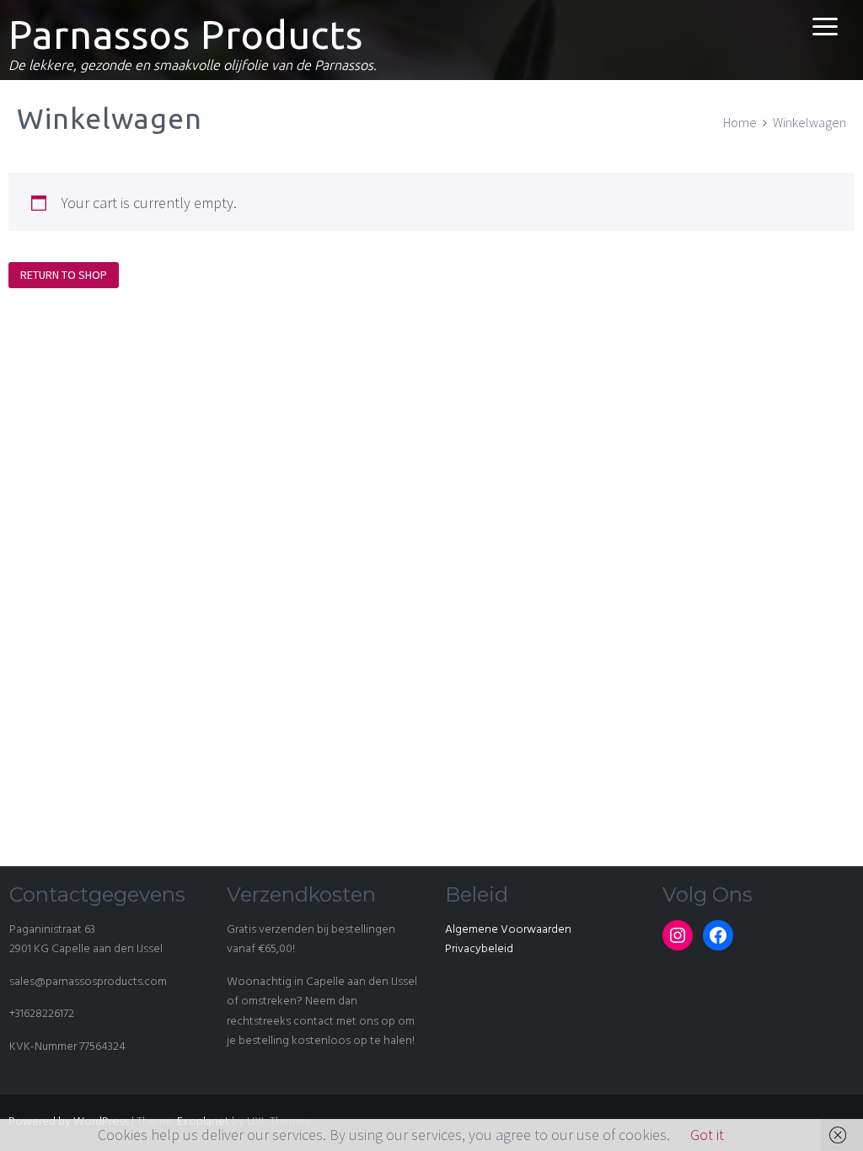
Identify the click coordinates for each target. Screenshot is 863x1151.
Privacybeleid (479, 949)
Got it (707, 1134)
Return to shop (63, 274)
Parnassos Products (185, 34)
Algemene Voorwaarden (508, 930)
